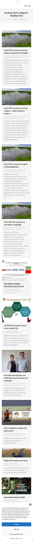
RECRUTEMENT (22, 56)
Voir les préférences (16, 534)
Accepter (16, 524)
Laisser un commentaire (10, 293)
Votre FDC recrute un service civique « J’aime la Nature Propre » (15, 111)
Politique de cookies (14, 538)
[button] (30, 504)
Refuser (16, 529)
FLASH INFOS (21, 383)
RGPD (21, 538)
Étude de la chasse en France (16, 461)
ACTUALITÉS (7, 56)
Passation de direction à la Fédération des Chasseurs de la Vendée (16, 378)
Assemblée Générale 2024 (14, 497)
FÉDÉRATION (14, 56)
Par (9, 57)
